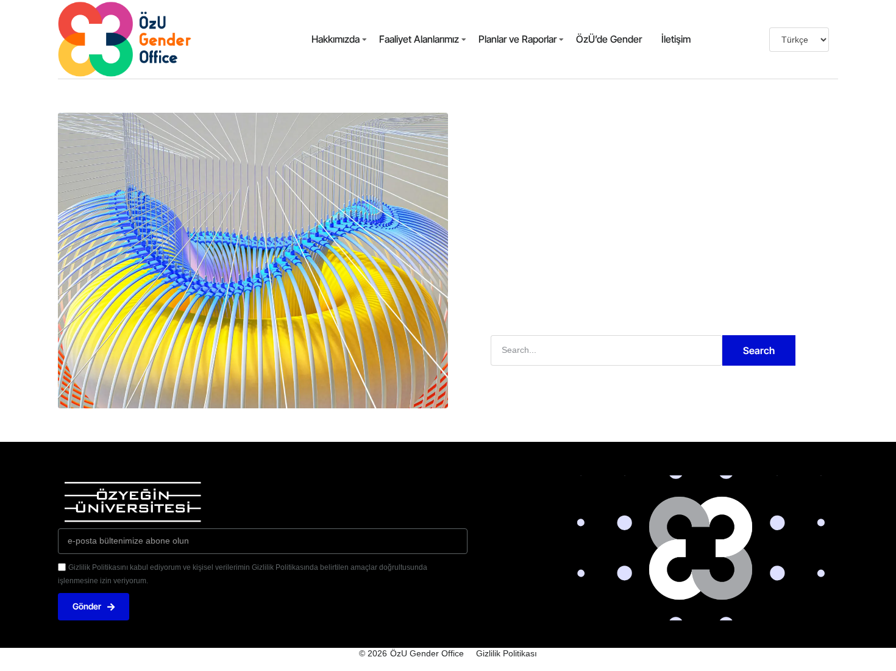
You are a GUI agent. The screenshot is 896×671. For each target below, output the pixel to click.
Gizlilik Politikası (506, 653)
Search (759, 350)
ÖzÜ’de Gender (609, 39)
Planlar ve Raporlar (517, 39)
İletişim (676, 39)
